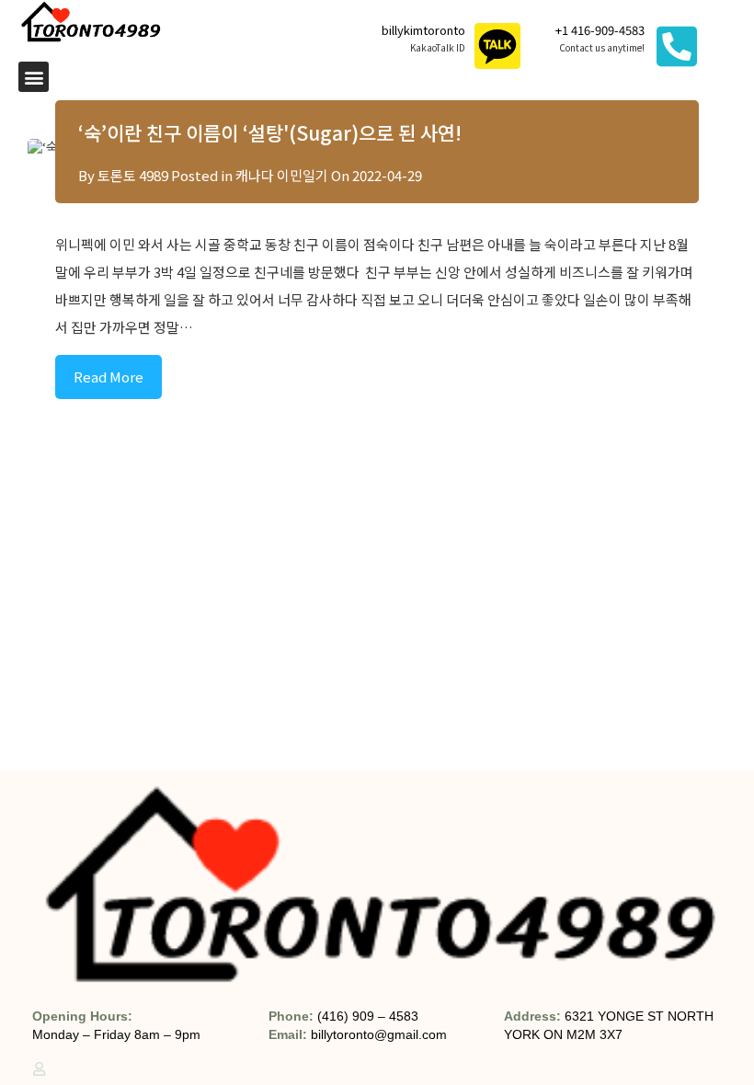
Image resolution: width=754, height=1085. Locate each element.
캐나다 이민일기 (281, 175)
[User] (39, 1069)
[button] (33, 77)
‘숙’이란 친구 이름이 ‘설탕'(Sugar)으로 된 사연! (270, 132)
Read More (108, 376)
